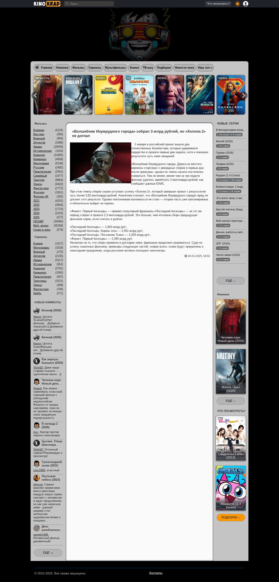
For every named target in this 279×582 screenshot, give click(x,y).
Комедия (39, 155)
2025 (36, 217)
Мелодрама (41, 163)
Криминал (39, 159)
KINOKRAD (47, 4)
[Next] (244, 95)
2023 (36, 209)
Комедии (39, 268)
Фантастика (41, 188)
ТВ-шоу (148, 67)
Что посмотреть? (218, 3)
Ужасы (37, 184)
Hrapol (37, 388)
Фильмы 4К (40, 196)
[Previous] (35, 95)
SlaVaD (38, 367)
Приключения (42, 171)
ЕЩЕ (229, 280)
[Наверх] (260, 572)
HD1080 (38, 221)
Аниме (134, 67)
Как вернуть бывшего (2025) (52, 361)
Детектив (39, 142)
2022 (36, 204)
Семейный (40, 175)
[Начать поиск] (67, 3)
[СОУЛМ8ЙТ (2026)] (170, 95)
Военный (39, 138)
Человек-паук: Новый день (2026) (51, 383)
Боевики (38, 130)
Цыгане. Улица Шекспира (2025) (52, 445)
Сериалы (94, 67)
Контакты (155, 573)
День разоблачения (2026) (51, 530)
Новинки (62, 67)
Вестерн (38, 134)
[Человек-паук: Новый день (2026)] (47, 95)
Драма (37, 146)
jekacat (38, 484)
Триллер (38, 180)
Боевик (38, 243)
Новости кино (184, 67)
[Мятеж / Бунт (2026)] (78, 95)
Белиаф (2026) (51, 310)
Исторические (42, 150)
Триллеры (39, 280)
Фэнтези (38, 192)
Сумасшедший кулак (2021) (52, 463)
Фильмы (78, 67)
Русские (38, 167)
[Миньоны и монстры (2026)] (109, 95)
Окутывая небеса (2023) (51, 478)
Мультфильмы (115, 67)
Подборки (164, 67)
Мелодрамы (41, 247)
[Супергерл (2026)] (231, 95)
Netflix (37, 293)
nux (35, 432)
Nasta (37, 316)
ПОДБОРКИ (229, 517)
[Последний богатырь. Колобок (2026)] (139, 95)
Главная (46, 67)
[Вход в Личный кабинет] (245, 3)
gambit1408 (40, 534)
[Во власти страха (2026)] (200, 95)
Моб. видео (40, 225)
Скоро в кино (41, 229)
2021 (36, 200)
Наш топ (204, 67)
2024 (36, 213)
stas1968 (39, 470)
